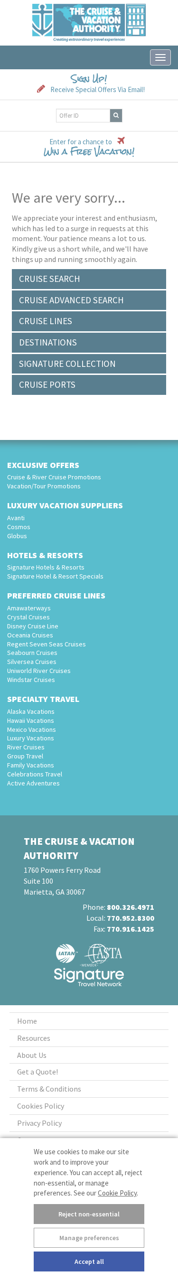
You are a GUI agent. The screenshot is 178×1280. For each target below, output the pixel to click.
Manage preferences (89, 1237)
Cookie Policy (117, 1192)
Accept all (89, 1261)
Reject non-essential (89, 1214)
